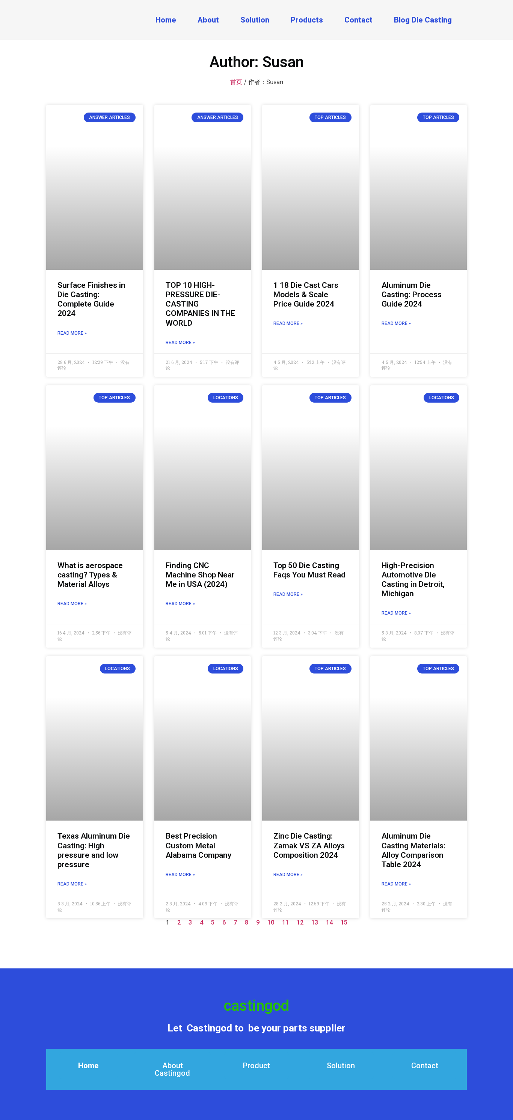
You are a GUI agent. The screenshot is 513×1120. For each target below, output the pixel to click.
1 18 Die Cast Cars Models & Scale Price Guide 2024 (305, 294)
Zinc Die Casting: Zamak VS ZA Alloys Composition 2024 (309, 845)
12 (300, 922)
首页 (236, 82)
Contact (358, 19)
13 (314, 922)
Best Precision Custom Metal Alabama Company (198, 845)
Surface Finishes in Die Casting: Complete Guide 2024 (91, 299)
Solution (254, 19)
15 (344, 922)
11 (285, 922)
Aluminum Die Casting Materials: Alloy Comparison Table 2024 (413, 850)
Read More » (72, 333)
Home (165, 19)
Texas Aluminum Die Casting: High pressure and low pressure (93, 850)
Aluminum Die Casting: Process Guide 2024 (412, 294)
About (208, 19)
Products (307, 19)
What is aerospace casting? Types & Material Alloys (90, 575)
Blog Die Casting (423, 19)
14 (329, 922)
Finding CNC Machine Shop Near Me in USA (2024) (200, 575)
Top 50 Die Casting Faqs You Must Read (309, 570)
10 (270, 922)
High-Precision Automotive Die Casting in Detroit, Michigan (413, 579)
